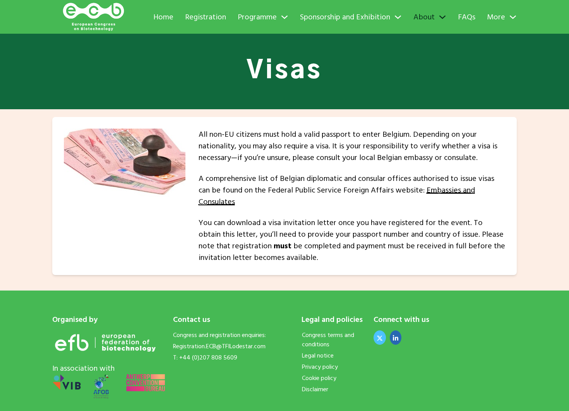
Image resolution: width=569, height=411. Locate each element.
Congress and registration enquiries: (219, 335)
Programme (257, 17)
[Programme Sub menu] (284, 17)
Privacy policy (320, 366)
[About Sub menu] (442, 17)
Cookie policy (319, 378)
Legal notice (318, 355)
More (496, 17)
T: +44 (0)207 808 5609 (205, 357)
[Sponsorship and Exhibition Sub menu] (398, 17)
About (424, 17)
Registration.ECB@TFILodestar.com (219, 346)
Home (163, 17)
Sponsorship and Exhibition (345, 17)
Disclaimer (315, 389)
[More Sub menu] (513, 17)
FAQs (466, 17)
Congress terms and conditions (328, 339)
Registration (205, 17)
